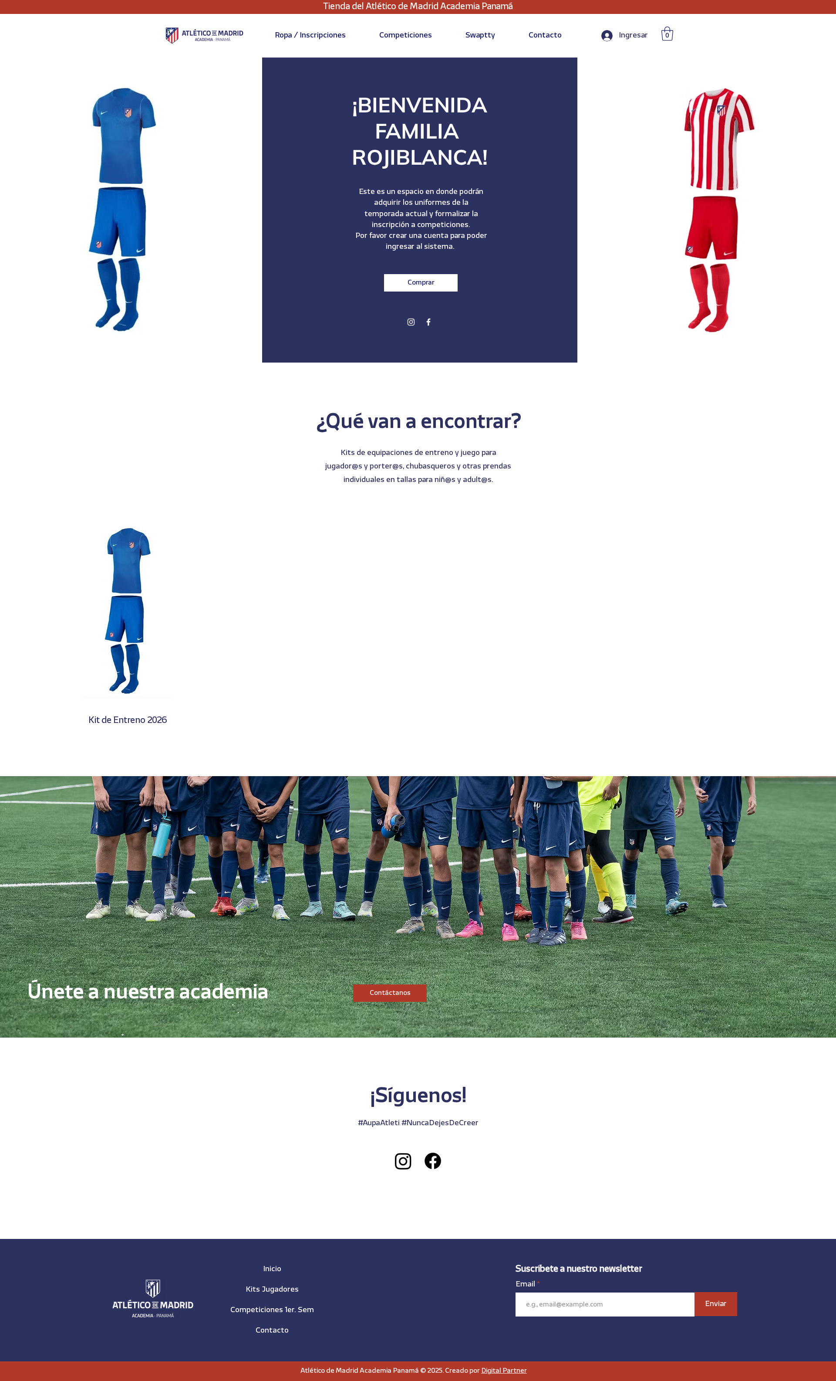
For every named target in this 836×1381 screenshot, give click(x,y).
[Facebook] (428, 322)
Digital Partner (504, 1371)
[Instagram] (411, 322)
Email (526, 1284)
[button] (310, 35)
